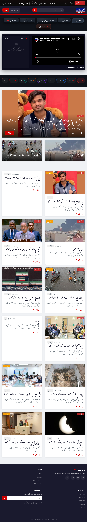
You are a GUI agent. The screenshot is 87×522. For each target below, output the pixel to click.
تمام (80, 80)
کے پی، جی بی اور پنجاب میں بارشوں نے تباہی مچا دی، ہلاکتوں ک (65, 298)
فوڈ (4, 80)
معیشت (60, 80)
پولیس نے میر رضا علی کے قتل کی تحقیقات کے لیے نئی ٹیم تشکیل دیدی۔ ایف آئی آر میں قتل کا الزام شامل (44, 121)
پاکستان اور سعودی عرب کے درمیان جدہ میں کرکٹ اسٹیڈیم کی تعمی (22, 442)
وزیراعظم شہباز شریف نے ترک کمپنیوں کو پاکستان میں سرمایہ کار (65, 346)
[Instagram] (67, 477)
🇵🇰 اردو (6, 10)
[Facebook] (83, 477)
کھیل (51, 80)
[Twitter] (78, 477)
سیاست (71, 80)
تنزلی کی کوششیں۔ (77, 155)
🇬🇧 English (14, 10)
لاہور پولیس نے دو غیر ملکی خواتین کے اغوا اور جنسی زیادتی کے (66, 442)
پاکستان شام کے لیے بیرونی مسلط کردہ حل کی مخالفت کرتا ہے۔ (22, 250)
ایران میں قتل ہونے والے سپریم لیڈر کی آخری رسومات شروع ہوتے (24, 298)
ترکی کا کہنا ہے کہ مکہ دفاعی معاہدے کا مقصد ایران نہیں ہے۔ (22, 178)
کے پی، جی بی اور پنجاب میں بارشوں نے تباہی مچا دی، (23, 155)
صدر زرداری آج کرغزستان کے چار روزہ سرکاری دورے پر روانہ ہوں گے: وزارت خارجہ (41, 3)
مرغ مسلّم (37, 322)
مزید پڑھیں (9, 132)
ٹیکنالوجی (41, 80)
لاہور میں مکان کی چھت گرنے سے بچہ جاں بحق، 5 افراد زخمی (66, 394)
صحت (31, 80)
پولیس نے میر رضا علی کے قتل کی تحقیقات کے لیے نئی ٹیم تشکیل (65, 202)
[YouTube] (73, 477)
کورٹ (12, 80)
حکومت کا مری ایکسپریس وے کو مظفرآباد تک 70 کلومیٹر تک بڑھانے (22, 394)
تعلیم (22, 80)
